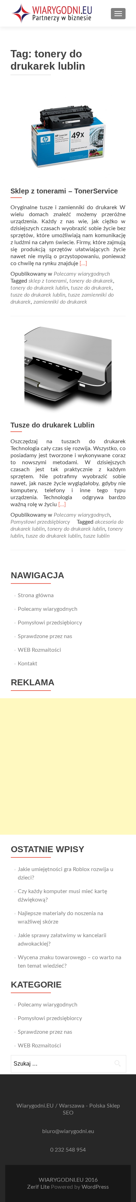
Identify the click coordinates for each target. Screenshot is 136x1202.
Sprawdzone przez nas (45, 636)
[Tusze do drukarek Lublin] (68, 370)
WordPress (95, 1187)
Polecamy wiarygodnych (82, 274)
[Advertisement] (68, 766)
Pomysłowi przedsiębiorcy (40, 522)
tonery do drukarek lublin (39, 288)
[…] (83, 263)
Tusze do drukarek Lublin (52, 425)
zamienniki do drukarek (60, 302)
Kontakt (27, 663)
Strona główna (36, 595)
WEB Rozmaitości (39, 650)
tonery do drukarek (91, 281)
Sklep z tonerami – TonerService (64, 191)
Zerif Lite (39, 1187)
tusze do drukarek (91, 288)
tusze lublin (96, 536)
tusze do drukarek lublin (37, 295)
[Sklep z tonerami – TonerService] (68, 136)
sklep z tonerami (48, 281)
